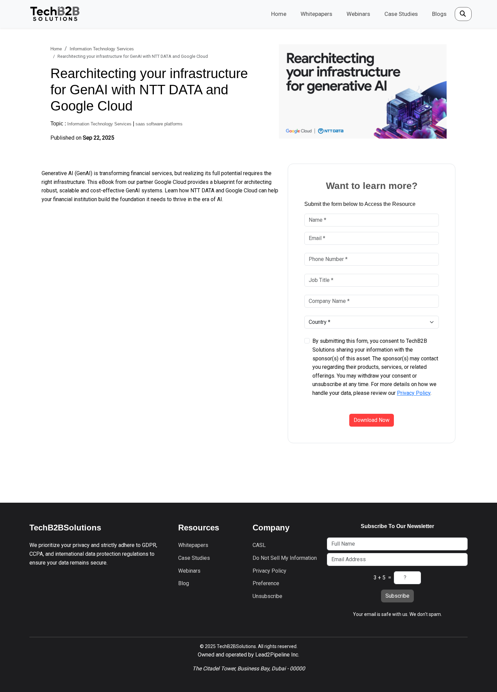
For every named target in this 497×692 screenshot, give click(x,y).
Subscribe (397, 596)
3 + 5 (379, 577)
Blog (183, 583)
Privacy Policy (413, 393)
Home (278, 13)
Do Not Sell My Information (285, 558)
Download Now (371, 420)
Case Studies (401, 13)
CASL (259, 545)
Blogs (439, 13)
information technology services (102, 48)
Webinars (358, 13)
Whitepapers (316, 13)
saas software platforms (159, 123)
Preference (266, 583)
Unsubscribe (267, 596)
